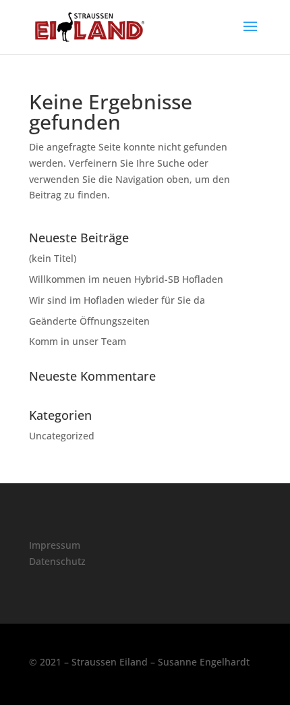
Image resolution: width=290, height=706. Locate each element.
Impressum (54, 545)
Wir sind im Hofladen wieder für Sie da (117, 300)
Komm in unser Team (77, 341)
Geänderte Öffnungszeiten (89, 321)
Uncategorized (61, 435)
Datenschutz (57, 561)
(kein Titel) (52, 258)
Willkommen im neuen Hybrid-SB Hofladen (126, 279)
